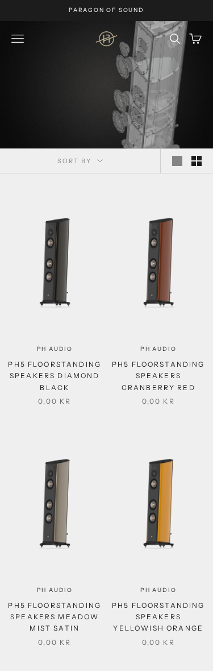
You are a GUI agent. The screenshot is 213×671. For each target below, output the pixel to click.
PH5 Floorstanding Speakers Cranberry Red (158, 376)
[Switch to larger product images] (177, 161)
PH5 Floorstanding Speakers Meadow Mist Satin (54, 617)
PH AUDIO (55, 349)
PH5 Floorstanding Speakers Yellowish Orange (158, 617)
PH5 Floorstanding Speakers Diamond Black (54, 376)
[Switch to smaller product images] (196, 161)
